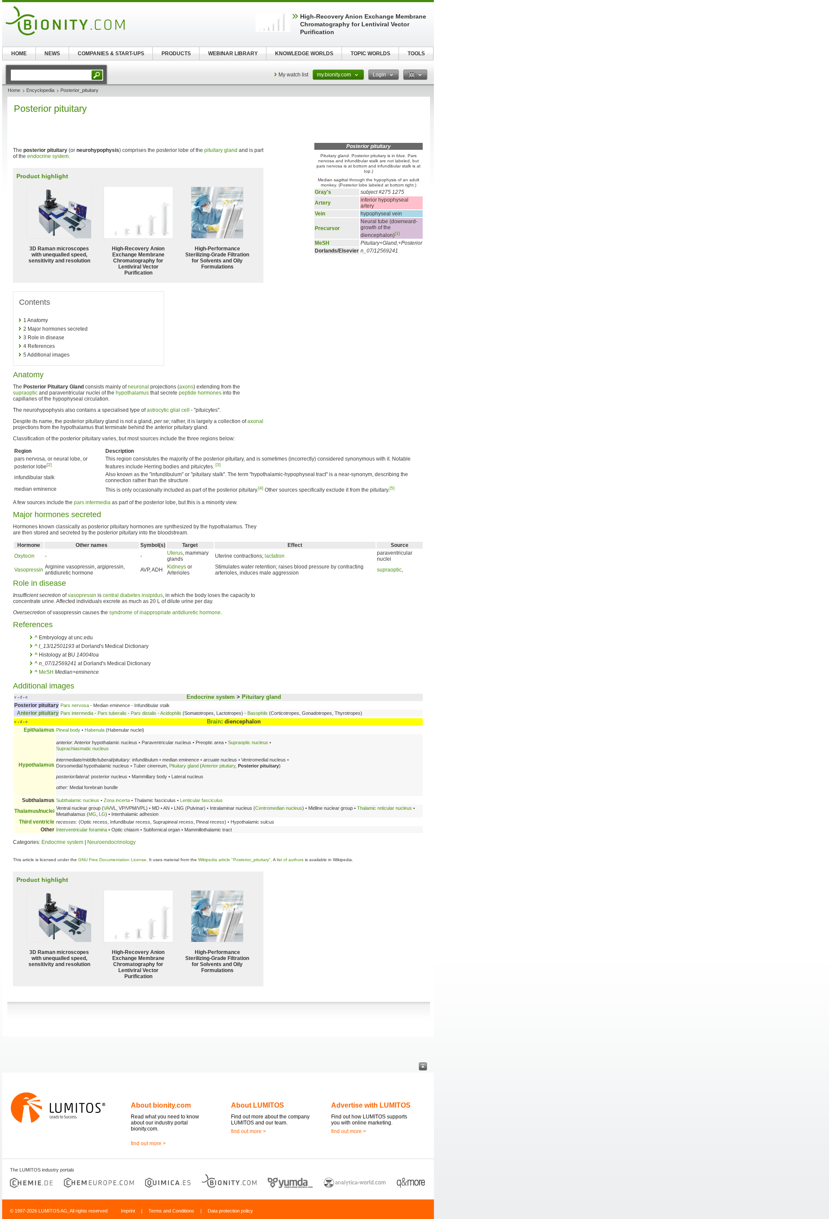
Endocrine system (211, 697)
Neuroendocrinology (111, 842)
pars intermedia (92, 502)
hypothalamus (132, 393)
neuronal (138, 387)
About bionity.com (161, 1105)
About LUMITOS (257, 1105)
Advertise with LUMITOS (371, 1105)
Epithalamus (39, 730)
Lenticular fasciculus (201, 800)
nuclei (47, 811)
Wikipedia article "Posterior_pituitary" (234, 859)
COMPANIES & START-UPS (111, 54)
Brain (214, 721)
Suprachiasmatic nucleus (82, 748)
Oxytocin (24, 556)
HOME (19, 54)
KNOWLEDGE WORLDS (304, 54)
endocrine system (48, 156)
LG (102, 814)
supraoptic (25, 393)
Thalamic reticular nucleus (384, 808)
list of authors (290, 859)
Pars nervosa (74, 705)
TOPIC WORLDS (370, 54)
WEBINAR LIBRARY (233, 54)
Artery (323, 203)
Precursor (327, 228)
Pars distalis (143, 713)
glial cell (180, 410)
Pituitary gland (261, 697)
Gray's (323, 192)
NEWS (52, 54)
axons (186, 387)
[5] (392, 488)
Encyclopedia (40, 90)
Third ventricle (36, 822)
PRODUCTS (176, 54)
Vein (320, 214)
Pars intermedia (76, 713)
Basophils (257, 713)
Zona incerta (117, 800)
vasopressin (82, 595)
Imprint (128, 1210)
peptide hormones (200, 393)
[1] (397, 233)
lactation (275, 556)
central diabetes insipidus (133, 595)
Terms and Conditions (171, 1210)
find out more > (148, 1143)
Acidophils (170, 713)
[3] (218, 464)
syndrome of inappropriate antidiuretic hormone (165, 613)
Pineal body (68, 730)
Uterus (175, 553)
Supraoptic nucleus (248, 742)
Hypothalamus (36, 765)
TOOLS (416, 54)
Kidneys (176, 567)
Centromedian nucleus (278, 808)
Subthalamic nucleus (77, 800)
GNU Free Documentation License (112, 859)
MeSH (322, 243)
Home (14, 90)
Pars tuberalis (112, 713)
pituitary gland (220, 150)
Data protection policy (230, 1210)
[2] (49, 464)
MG (92, 814)
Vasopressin (28, 570)
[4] (260, 488)
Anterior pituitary (38, 713)
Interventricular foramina (81, 829)
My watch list (293, 75)
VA (106, 808)
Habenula (94, 730)
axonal (255, 421)
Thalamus (26, 811)
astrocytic (158, 410)
